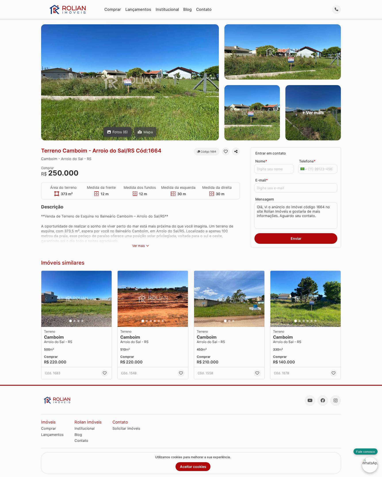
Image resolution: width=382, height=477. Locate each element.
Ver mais (138, 246)
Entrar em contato (270, 153)
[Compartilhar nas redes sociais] (236, 151)
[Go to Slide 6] (163, 321)
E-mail (261, 180)
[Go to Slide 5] (159, 321)
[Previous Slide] (46, 299)
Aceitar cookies (193, 466)
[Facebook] (322, 400)
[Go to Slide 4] (82, 321)
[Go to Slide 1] (70, 321)
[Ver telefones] (336, 9)
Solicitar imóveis (126, 428)
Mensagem (264, 199)
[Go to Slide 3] (78, 321)
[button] (76, 299)
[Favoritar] (226, 151)
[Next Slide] (107, 299)
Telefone (307, 161)
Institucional (167, 9)
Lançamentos (138, 9)
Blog (187, 9)
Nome (261, 161)
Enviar (296, 238)
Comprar (112, 9)
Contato (204, 9)
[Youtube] (310, 400)
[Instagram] (335, 400)
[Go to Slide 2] (74, 321)
